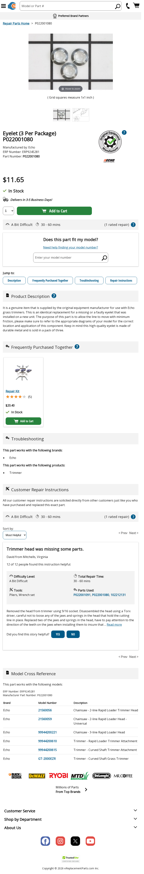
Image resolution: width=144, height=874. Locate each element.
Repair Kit (12, 391)
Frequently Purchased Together (50, 280)
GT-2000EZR (47, 759)
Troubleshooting (89, 280)
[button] (3, 6)
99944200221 (47, 732)
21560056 (45, 710)
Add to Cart (58, 211)
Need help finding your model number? (70, 247)
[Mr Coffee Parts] (123, 776)
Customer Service (19, 810)
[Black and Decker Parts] (15, 776)
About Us (12, 827)
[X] (75, 841)
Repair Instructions (121, 280)
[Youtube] (90, 841)
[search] (118, 6)
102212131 (118, 595)
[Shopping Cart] (136, 6)
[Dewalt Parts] (37, 776)
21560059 (45, 719)
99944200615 (47, 750)
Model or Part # (33, 6)
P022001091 (82, 595)
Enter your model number (53, 257)
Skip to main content (71, 5)
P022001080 (100, 595)
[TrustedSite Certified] (70, 859)
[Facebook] (45, 841)
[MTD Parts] (80, 776)
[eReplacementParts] (12, 6)
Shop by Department (23, 819)
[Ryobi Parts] (58, 776)
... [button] (113, 624)
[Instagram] (60, 841)
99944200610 (47, 741)
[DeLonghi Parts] (101, 776)
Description (14, 280)
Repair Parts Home (16, 23)
